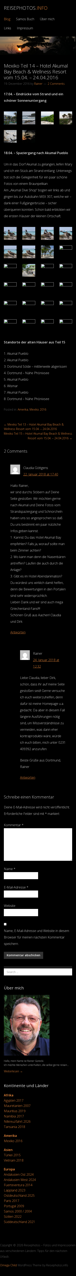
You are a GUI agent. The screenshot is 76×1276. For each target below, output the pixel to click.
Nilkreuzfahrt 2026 (17, 1121)
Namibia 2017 (14, 1116)
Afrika (8, 1095)
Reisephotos (26, 7)
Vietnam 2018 (14, 1160)
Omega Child (8, 1265)
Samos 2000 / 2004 (18, 1211)
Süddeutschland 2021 (19, 1222)
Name (9, 869)
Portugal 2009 (14, 1206)
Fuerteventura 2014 (18, 1185)
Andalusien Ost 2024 (19, 1174)
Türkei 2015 (12, 1155)
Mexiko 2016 (38, 409)
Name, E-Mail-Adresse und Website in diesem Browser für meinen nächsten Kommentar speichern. (36, 937)
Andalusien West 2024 (20, 1180)
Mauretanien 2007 (17, 1105)
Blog (7, 19)
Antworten (18, 632)
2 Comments (56, 84)
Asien (8, 1150)
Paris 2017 (11, 1201)
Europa (9, 1169)
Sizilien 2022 (12, 1216)
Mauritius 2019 (15, 1111)
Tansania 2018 (14, 1127)
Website (9, 905)
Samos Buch (25, 19)
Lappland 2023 (14, 1190)
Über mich (47, 19)
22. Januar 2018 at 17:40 (40, 474)
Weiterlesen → (13, 1071)
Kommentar (14, 825)
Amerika (23, 409)
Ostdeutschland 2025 (19, 1195)
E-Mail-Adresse (16, 887)
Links (7, 28)
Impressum (25, 28)
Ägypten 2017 (14, 1100)
